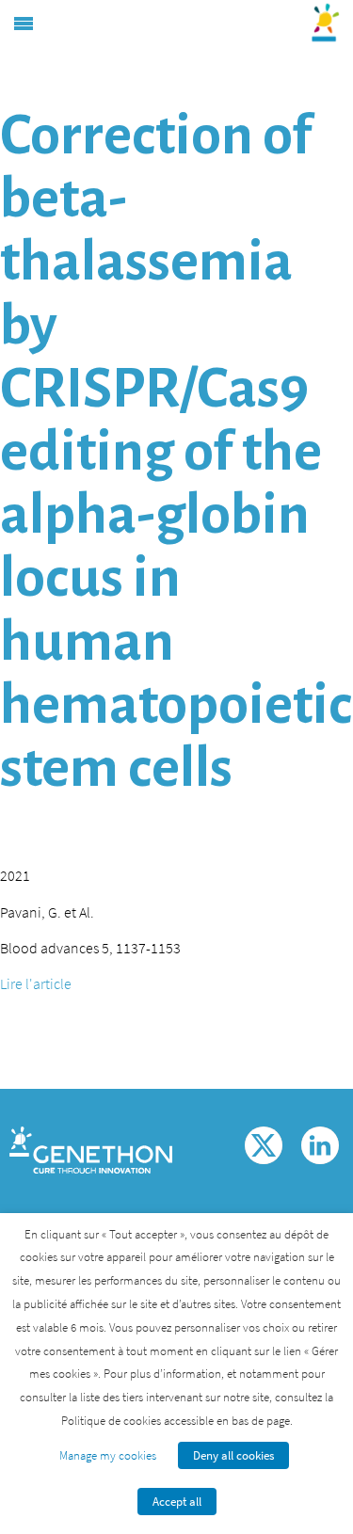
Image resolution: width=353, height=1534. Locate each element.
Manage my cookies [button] (107, 1455)
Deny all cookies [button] (233, 1455)
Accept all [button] (176, 1502)
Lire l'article (36, 983)
